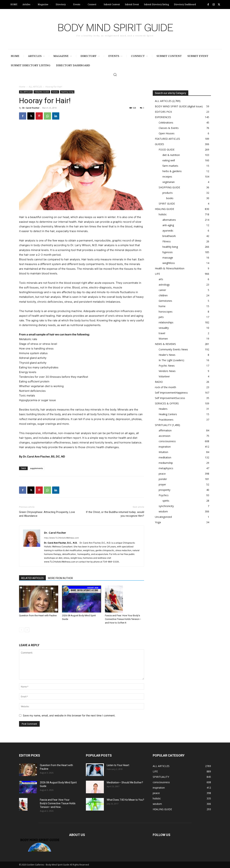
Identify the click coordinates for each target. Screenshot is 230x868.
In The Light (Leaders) (171, 360)
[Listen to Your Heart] (95, 769)
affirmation (165, 430)
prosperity (164, 490)
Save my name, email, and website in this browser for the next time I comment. (69, 715)
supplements (36, 468)
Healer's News (167, 354)
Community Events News (173, 349)
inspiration (165, 446)
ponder (163, 479)
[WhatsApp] (47, 116)
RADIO (159, 381)
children (163, 295)
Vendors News (167, 371)
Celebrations (166, 122)
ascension (164, 436)
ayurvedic (167, 230)
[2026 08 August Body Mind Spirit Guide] (81, 599)
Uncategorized (163, 517)
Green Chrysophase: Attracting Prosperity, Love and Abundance (47, 513)
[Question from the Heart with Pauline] (38, 599)
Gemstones (165, 300)
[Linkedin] (55, 116)
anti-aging (168, 225)
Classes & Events (169, 128)
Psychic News (167, 365)
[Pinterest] (39, 116)
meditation (165, 457)
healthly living (67, 92)
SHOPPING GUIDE (169, 187)
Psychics (164, 495)
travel (162, 333)
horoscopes (165, 311)
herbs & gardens (172, 171)
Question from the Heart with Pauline (38, 615)
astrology (164, 284)
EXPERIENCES (163, 117)
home (162, 306)
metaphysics (166, 468)
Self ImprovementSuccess (170, 398)
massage (167, 257)
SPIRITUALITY (163, 425)
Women (163, 338)
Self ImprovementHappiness (171, 392)
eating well (168, 160)
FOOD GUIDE (166, 149)
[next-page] (27, 630)
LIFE (157, 273)
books (169, 198)
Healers (163, 409)
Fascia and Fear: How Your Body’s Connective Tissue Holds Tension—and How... (57, 803)
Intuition (163, 452)
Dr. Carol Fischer (30, 107)
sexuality (164, 327)
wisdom (163, 511)
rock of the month (165, 387)
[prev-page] (21, 630)
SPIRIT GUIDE (167, 203)
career (162, 290)
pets (161, 317)
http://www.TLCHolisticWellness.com (61, 538)
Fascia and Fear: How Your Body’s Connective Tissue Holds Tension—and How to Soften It (123, 619)
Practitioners (166, 419)
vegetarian (168, 182)
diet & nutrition (171, 155)
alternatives (169, 219)
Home (22, 86)
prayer (162, 484)
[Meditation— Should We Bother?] (95, 787)
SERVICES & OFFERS (167, 403)
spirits (165, 500)
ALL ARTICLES (35, 86)
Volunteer (164, 376)
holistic (55, 92)
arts (161, 279)
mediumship (166, 463)
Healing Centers (168, 414)
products (167, 192)
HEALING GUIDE (42, 92)
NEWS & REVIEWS (165, 344)
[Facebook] (208, 4)
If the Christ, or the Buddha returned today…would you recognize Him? (115, 513)
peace (162, 473)
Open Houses (166, 133)
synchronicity (166, 506)
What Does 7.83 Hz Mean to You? (125, 799)
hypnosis (167, 252)
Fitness (166, 241)
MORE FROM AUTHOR (60, 578)
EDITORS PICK (163, 111)
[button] (115, 74)
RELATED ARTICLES (32, 578)
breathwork (169, 236)
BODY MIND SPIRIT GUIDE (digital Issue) (179, 106)
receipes (167, 176)
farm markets (170, 165)
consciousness (167, 441)
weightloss (168, 263)
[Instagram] (213, 4)
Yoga (158, 522)
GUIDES (159, 144)
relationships (166, 322)
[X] (219, 4)
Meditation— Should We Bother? (125, 782)
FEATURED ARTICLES (167, 138)
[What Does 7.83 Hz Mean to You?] (95, 804)
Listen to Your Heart (118, 765)
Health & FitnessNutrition (169, 268)
